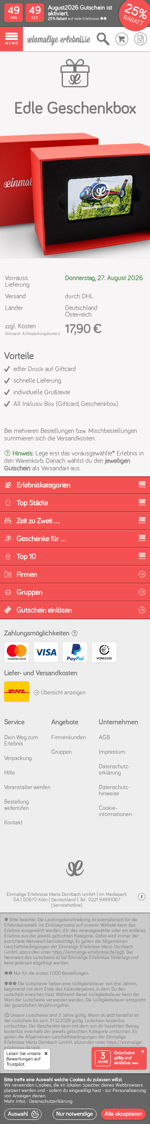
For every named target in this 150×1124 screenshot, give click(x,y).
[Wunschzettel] (140, 39)
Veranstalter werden (27, 787)
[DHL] (16, 692)
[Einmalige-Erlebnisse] (58, 39)
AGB (104, 737)
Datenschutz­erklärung (114, 770)
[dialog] (75, 1098)
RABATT (133, 20)
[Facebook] (142, 897)
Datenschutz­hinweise (114, 791)
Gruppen (61, 752)
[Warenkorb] (122, 39)
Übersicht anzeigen (62, 693)
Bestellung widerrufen (16, 805)
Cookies (43, 1085)
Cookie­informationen (115, 811)
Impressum (112, 752)
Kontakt (13, 823)
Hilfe (9, 773)
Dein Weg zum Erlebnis (21, 741)
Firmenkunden (68, 737)
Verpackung (18, 758)
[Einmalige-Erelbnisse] (75, 867)
